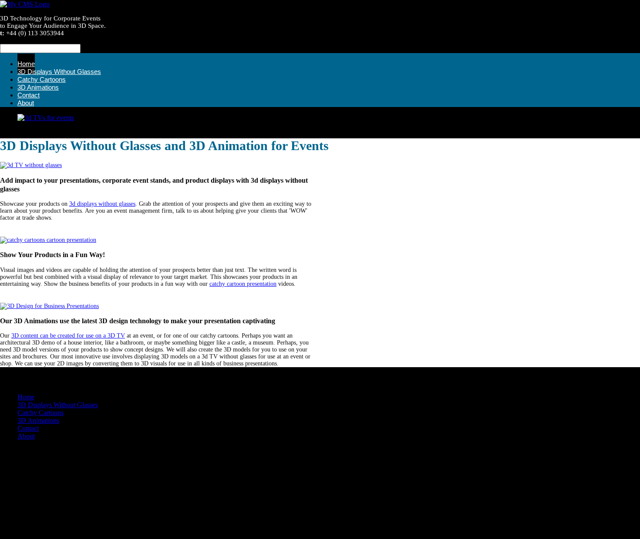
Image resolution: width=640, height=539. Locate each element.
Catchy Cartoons (40, 412)
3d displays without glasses (102, 204)
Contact (28, 428)
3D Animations (38, 420)
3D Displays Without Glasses (57, 404)
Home (25, 397)
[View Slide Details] (45, 117)
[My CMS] (25, 4)
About (25, 103)
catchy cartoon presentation (242, 284)
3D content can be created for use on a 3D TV (68, 335)
